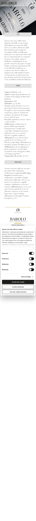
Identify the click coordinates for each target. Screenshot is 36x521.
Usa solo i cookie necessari (18, 292)
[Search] (31, 3)
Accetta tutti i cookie (18, 282)
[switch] (31, 258)
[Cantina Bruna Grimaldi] (9, 3)
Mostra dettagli (26, 276)
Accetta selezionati (18, 287)
